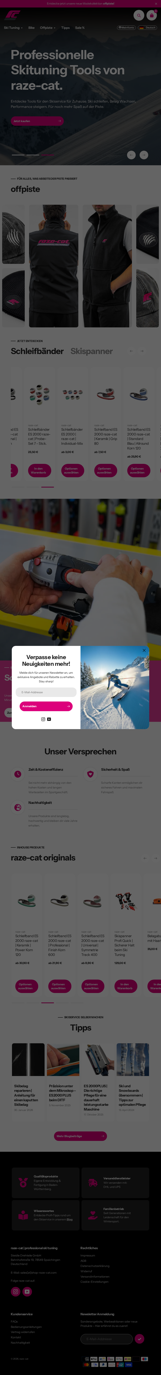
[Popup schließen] (144, 650)
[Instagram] (43, 719)
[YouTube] (49, 719)
